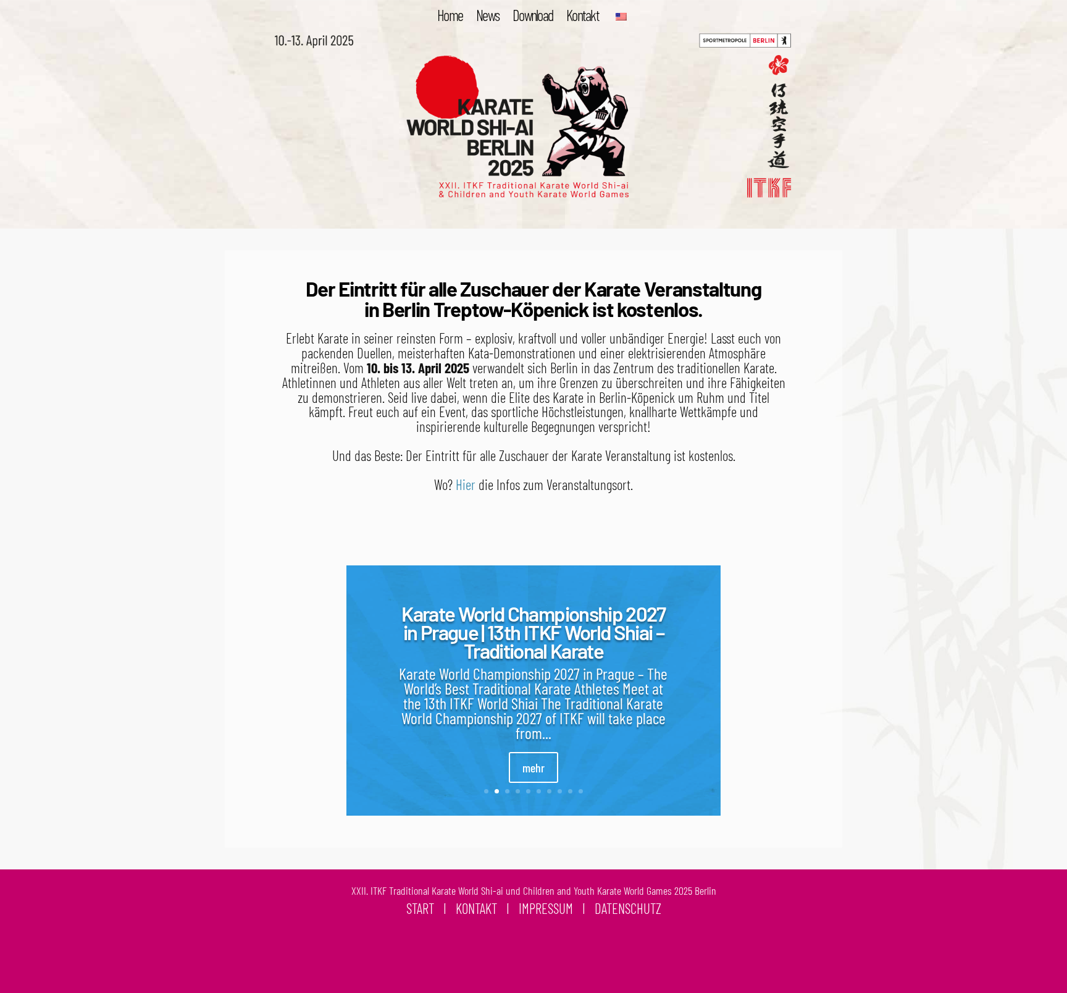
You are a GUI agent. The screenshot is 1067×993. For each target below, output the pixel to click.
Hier (465, 484)
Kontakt (582, 17)
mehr (533, 767)
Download (533, 17)
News (487, 17)
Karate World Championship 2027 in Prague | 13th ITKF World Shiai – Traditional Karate (533, 631)
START (420, 908)
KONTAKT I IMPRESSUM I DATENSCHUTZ (558, 908)
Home (449, 17)
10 (581, 791)
